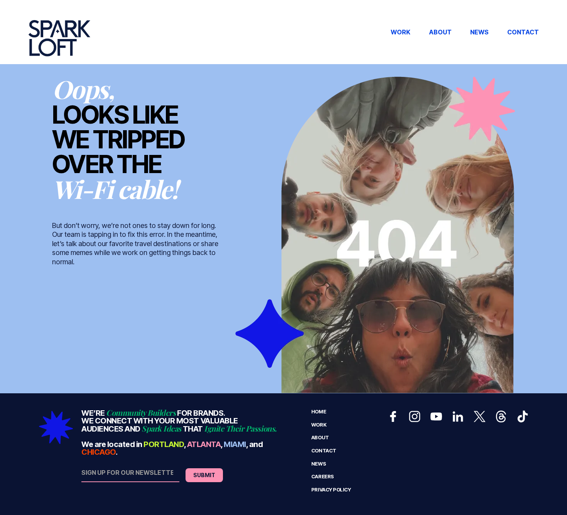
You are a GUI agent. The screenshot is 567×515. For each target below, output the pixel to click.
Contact (323, 451)
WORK (400, 32)
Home (318, 412)
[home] (59, 32)
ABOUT (440, 32)
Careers (322, 476)
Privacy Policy (331, 490)
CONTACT (523, 32)
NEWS (479, 32)
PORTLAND (163, 444)
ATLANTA (204, 444)
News (318, 464)
